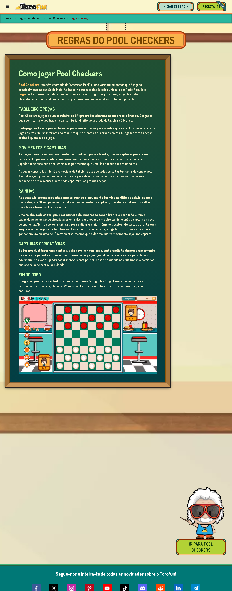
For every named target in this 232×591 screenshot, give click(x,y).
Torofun (8, 18)
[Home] (31, 6)
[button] (175, 6)
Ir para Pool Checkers (201, 546)
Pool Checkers (56, 18)
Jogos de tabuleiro (30, 18)
